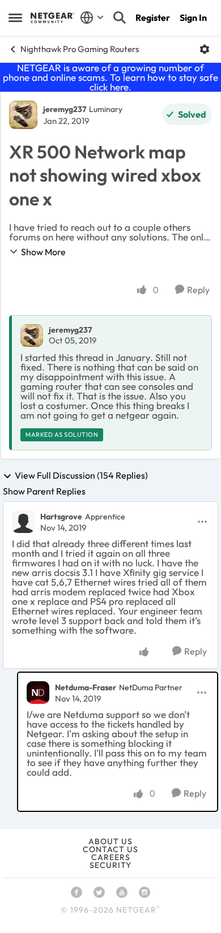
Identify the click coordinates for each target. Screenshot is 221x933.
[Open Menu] (204, 49)
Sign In (193, 17)
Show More (43, 251)
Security (110, 865)
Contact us (110, 849)
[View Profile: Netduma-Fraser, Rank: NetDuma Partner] (38, 692)
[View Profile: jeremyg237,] (31, 335)
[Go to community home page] (52, 17)
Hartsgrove (61, 517)
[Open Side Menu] (15, 17)
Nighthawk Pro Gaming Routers (79, 49)
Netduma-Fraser (85, 687)
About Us (110, 841)
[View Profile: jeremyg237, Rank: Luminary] (23, 115)
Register (152, 17)
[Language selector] (92, 17)
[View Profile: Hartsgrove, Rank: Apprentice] (23, 521)
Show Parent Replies (44, 491)
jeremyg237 (64, 109)
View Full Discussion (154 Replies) (81, 476)
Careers (110, 857)
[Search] (119, 17)
